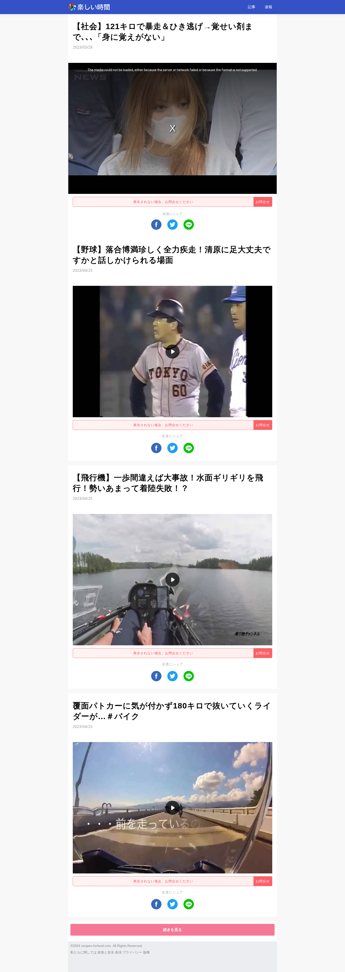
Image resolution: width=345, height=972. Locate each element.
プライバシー (132, 952)
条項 (118, 952)
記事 (251, 7)
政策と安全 (106, 952)
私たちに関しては (83, 952)
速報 (268, 7)
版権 (146, 952)
